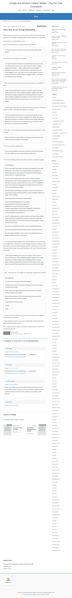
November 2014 (55, 366)
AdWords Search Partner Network (59, 106)
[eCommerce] (7, 426)
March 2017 (55, 285)
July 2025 (54, 169)
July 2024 (54, 184)
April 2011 (54, 494)
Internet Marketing (41, 26)
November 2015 (55, 330)
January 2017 (55, 291)
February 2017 (55, 288)
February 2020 (55, 217)
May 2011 (54, 491)
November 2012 (55, 437)
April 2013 (54, 422)
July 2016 (54, 309)
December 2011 (55, 470)
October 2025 (55, 166)
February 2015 (55, 357)
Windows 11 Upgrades (57, 67)
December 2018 (55, 238)
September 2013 (56, 407)
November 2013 (55, 401)
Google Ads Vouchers (57, 124)
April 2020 (54, 211)
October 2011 (55, 476)
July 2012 (54, 449)
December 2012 (55, 434)
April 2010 (54, 529)
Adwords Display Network (57, 100)
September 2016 (56, 303)
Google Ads (54, 118)
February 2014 (55, 392)
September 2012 (56, 443)
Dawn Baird (8, 381)
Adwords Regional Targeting (58, 103)
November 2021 (55, 196)
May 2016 (54, 315)
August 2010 (55, 517)
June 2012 (54, 452)
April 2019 (54, 229)
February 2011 (55, 499)
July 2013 (54, 413)
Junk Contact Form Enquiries (17, 333)
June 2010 (54, 523)
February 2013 (55, 428)
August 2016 (55, 306)
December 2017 (55, 264)
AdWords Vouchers (56, 109)
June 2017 (54, 276)
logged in (12, 419)
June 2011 (54, 488)
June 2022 (54, 190)
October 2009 (55, 547)
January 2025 (55, 178)
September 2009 (56, 550)
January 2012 (55, 467)
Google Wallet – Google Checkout (59, 132)
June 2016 (54, 312)
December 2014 (55, 363)
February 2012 (55, 464)
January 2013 (55, 431)
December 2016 (55, 294)
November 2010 (55, 508)
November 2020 (55, 208)
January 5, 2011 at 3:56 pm (11, 405)
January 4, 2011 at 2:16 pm (11, 351)
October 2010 (55, 511)
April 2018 (54, 255)
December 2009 (55, 541)
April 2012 (54, 458)
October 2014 (55, 369)
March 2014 (55, 389)
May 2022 (54, 193)
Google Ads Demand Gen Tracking (59, 62)
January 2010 (55, 538)
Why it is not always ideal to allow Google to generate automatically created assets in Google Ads (59, 80)
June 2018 (54, 249)
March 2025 (55, 175)
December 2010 (55, 505)
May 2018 (54, 253)
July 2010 (54, 520)
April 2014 (54, 386)
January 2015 (55, 360)
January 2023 (55, 187)
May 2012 (54, 455)
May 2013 (54, 419)
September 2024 (56, 181)
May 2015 (54, 348)
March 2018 (55, 258)
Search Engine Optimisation (58, 144)
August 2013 (55, 410)
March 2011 (54, 496)
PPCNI (7, 348)
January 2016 (55, 324)
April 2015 (54, 351)
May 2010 (54, 526)
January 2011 (55, 502)
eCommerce (55, 115)
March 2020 (55, 214)
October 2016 (55, 300)
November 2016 (55, 297)
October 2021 (55, 199)
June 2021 (54, 205)
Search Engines (55, 147)
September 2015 (56, 336)
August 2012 (55, 446)
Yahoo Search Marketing (57, 156)
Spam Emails (28, 333)
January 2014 (55, 395)
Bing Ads (54, 112)
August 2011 (55, 482)
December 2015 (55, 327)
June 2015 (54, 345)
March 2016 (55, 318)
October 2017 (55, 267)
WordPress (30, 594)
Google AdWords (56, 127)
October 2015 (55, 333)
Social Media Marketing (57, 150)
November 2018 (55, 241)
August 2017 (55, 273)
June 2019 (54, 226)
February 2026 (55, 163)
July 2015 (54, 342)
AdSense (54, 97)
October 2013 (55, 404)
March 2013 (55, 425)
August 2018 (55, 246)
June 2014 (54, 380)
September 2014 (56, 371)
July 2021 (54, 202)
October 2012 (55, 440)
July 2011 (54, 485)
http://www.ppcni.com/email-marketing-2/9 (15, 356)
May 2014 (54, 383)
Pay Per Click (55, 138)
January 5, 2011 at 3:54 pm (11, 384)
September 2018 (56, 244)
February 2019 (55, 232)
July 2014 (54, 377)
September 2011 (56, 479)
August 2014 (55, 374)
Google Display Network (58, 121)
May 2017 (54, 279)
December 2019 (55, 223)
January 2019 (55, 235)
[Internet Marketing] (42, 426)
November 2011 (55, 473)
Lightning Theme (36, 594)
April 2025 (54, 172)
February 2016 (55, 321)
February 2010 (55, 535)
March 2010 (55, 532)
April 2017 (54, 282)
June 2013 (54, 416)
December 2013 (55, 398)
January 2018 (55, 261)
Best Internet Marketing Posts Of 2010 (31, 429)
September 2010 (56, 514)
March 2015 (55, 354)
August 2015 (55, 339)
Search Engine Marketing (57, 141)
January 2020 (55, 220)
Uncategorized (55, 153)
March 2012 (55, 461)
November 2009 (55, 544)
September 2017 (56, 270)
